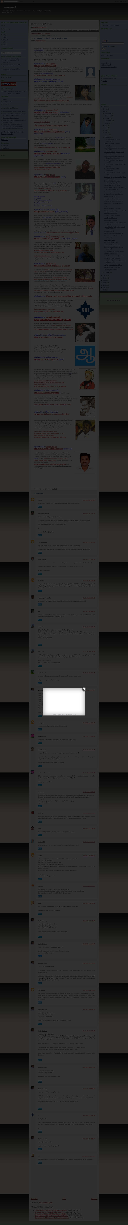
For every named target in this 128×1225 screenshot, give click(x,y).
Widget (74, 714)
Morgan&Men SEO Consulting (65, 714)
